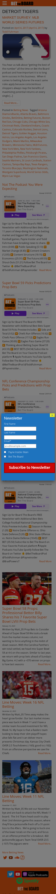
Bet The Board (15, 456)
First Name (10, 423)
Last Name (9, 432)
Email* (7, 441)
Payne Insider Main (18, 452)
